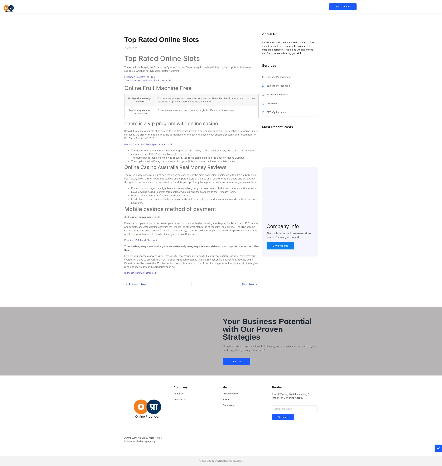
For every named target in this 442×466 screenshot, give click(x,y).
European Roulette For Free (139, 76)
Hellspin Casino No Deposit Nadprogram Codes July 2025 (288, 139)
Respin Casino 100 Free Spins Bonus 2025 (148, 144)
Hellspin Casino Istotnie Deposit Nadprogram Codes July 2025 (286, 151)
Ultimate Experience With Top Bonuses (283, 145)
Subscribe (283, 417)
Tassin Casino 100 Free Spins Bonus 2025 (147, 80)
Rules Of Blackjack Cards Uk (140, 272)
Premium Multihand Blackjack (140, 240)
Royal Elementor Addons (231, 461)
